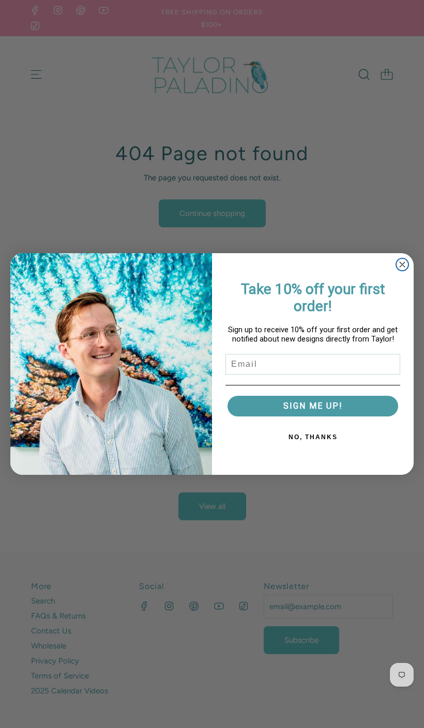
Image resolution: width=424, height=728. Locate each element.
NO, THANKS (313, 437)
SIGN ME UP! (313, 406)
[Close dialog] (402, 264)
